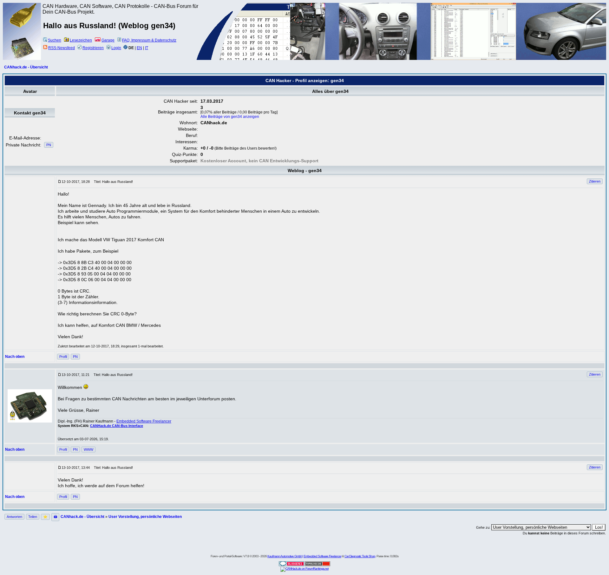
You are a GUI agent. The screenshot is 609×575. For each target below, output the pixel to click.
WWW (88, 449)
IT (146, 48)
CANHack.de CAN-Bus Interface (116, 426)
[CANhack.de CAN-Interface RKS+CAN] (22, 26)
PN (48, 145)
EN (139, 48)
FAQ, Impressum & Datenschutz (149, 40)
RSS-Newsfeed (61, 48)
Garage (108, 40)
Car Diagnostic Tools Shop (359, 556)
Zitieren (594, 181)
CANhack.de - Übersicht (26, 67)
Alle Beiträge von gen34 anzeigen (229, 116)
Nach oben (14, 356)
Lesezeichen (81, 40)
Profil (63, 357)
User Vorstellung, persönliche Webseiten (145, 516)
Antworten (14, 517)
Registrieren (93, 48)
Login (116, 48)
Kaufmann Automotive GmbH (284, 556)
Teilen (32, 517)
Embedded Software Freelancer (143, 421)
